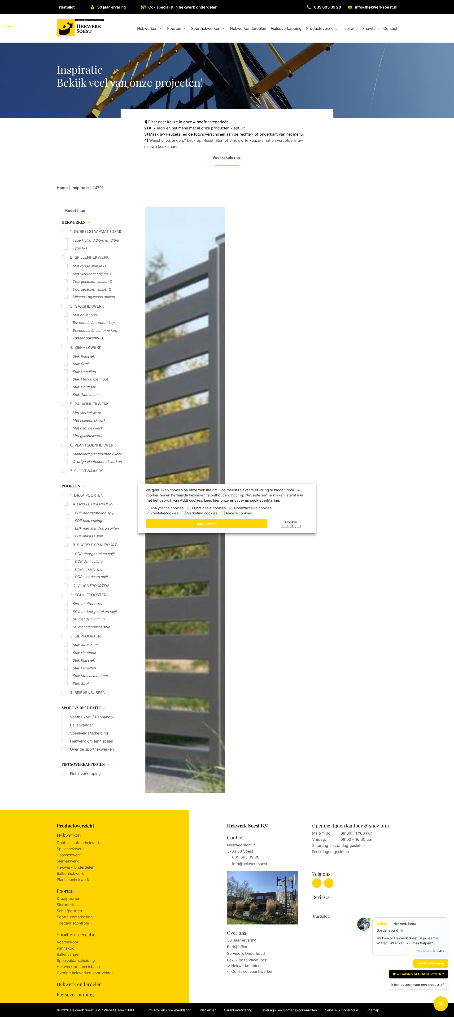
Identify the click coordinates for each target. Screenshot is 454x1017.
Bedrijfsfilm (237, 946)
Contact (390, 28)
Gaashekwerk (69, 855)
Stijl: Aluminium (85, 394)
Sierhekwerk (68, 861)
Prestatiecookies (164, 513)
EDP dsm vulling (88, 520)
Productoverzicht (321, 28)
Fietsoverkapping (286, 28)
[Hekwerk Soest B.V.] (80, 28)
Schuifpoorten (69, 910)
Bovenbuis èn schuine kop (94, 330)
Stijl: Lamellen (84, 371)
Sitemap (373, 1010)
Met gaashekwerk (87, 435)
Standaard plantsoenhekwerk (96, 454)
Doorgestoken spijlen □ (91, 289)
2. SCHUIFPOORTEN (88, 595)
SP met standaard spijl (91, 627)
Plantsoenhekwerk (73, 879)
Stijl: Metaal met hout (90, 379)
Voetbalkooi (67, 942)
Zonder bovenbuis (87, 338)
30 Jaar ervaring (242, 940)
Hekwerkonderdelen (248, 28)
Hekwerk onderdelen (79, 984)
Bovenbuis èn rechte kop (93, 322)
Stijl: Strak (80, 364)
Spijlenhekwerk (70, 848)
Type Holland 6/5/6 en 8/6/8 (95, 240)
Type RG (79, 248)
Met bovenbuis (84, 315)
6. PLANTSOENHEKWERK (93, 445)
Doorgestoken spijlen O (92, 281)
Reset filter (75, 210)
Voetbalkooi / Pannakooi (92, 717)
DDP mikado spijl (89, 569)
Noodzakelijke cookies (253, 508)
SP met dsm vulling (88, 619)
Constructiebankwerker (252, 971)
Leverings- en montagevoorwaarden (289, 1010)
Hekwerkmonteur (246, 965)
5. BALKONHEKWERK (89, 404)
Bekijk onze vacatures (246, 960)
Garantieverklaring (238, 1010)
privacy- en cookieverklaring (254, 500)
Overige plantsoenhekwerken (97, 461)
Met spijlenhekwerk (88, 420)
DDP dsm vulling (88, 561)
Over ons (236, 932)
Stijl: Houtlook (84, 387)
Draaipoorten (68, 898)
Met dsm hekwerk (87, 428)
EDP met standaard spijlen (97, 528)
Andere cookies (239, 513)
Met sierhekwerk (86, 413)
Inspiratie (349, 28)
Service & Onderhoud (246, 953)
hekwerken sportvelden (93, 972)
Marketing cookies (202, 513)
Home (62, 187)
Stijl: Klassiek (83, 356)
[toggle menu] (11, 27)
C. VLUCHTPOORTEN (90, 586)
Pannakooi (66, 948)
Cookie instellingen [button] (291, 524)
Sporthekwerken (205, 28)
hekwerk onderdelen (198, 7)
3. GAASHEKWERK (87, 306)
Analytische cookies (167, 508)
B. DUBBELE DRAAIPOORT (94, 545)
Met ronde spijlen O (88, 266)
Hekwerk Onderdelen (75, 867)
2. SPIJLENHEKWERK (89, 257)
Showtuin (370, 28)
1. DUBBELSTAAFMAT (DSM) (95, 231)
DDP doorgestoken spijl (94, 554)
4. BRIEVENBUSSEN (87, 692)
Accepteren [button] (206, 524)
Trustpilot (66, 7)
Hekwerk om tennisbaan (91, 741)
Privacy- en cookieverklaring (170, 1010)
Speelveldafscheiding (89, 733)
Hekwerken (147, 28)
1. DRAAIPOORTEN (86, 495)
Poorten (174, 28)
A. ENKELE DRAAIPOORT (93, 504)
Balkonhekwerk (70, 873)
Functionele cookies (209, 508)
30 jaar (103, 7)
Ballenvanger (81, 725)
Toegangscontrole (73, 923)
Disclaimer (208, 1010)
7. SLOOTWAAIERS (86, 471)
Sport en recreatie (76, 934)
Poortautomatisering (75, 917)
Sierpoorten (67, 904)
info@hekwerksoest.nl (376, 7)
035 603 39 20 (327, 7)
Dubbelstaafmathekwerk (78, 842)
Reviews (320, 897)
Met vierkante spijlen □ (91, 274)
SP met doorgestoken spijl (94, 611)
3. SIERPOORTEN (85, 636)
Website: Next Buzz (119, 1010)
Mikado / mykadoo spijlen (93, 297)
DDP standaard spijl (91, 577)
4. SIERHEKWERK (85, 347)
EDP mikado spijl (89, 536)
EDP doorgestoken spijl (94, 513)
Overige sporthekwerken (92, 749)
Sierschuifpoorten (87, 603)
